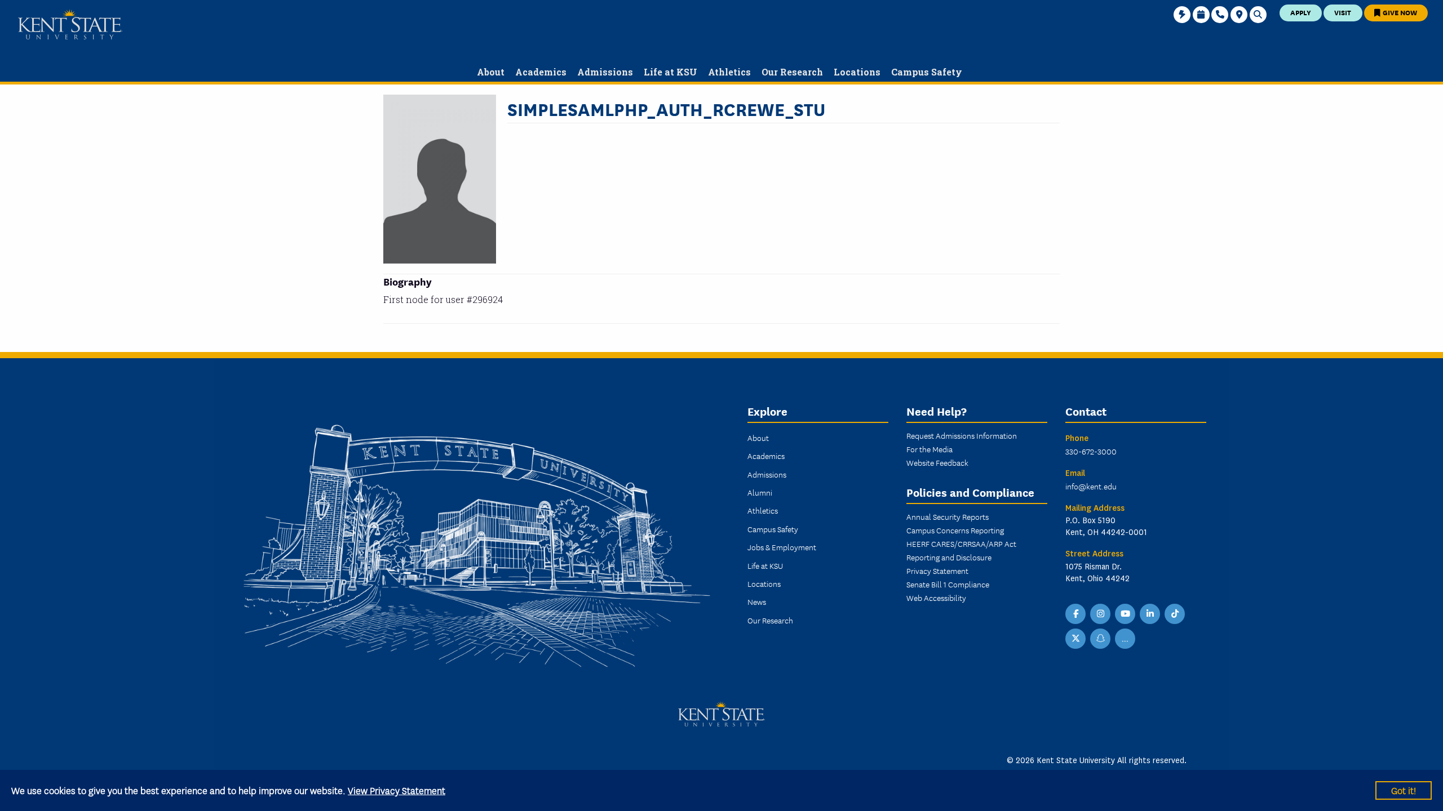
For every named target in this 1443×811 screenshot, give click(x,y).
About (758, 437)
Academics (766, 455)
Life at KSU (765, 565)
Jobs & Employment (781, 547)
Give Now (1399, 12)
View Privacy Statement (396, 790)
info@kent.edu (1091, 486)
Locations (764, 583)
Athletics (762, 510)
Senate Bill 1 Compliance (947, 584)
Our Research (770, 620)
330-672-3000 (1091, 451)
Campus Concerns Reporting (955, 530)
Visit (1342, 12)
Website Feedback (937, 462)
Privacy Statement (937, 570)
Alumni (759, 492)
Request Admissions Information (961, 435)
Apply (1300, 12)
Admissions (766, 474)
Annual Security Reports (947, 516)
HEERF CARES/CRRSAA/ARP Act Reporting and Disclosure (961, 550)
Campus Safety (772, 529)
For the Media (929, 449)
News (756, 601)
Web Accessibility (936, 597)
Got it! (1403, 790)
